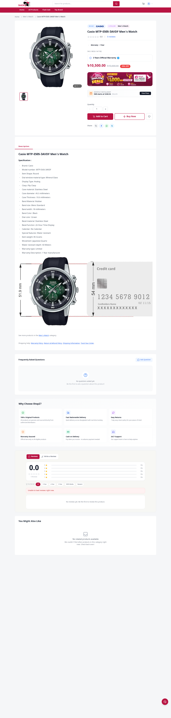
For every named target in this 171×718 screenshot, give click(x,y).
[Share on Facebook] (101, 126)
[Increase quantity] (105, 109)
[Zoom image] (80, 28)
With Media (70, 484)
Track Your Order (87, 343)
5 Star (45, 484)
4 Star (52, 484)
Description (23, 146)
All (38, 484)
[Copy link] (96, 126)
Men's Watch (28, 17)
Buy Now (131, 116)
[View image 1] (23, 96)
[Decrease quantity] (89, 109)
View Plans (145, 93)
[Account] (149, 3)
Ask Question (145, 360)
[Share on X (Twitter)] (112, 126)
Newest (79, 484)
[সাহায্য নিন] (165, 701)
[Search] (116, 3)
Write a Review (50, 456)
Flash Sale (46, 10)
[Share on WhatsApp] (106, 126)
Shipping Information (71, 343)
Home (21, 10)
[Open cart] (143, 4)
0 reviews (111, 37)
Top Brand (59, 10)
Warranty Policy (37, 343)
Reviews (34, 456)
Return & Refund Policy (53, 343)
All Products (33, 10)
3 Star (60, 484)
